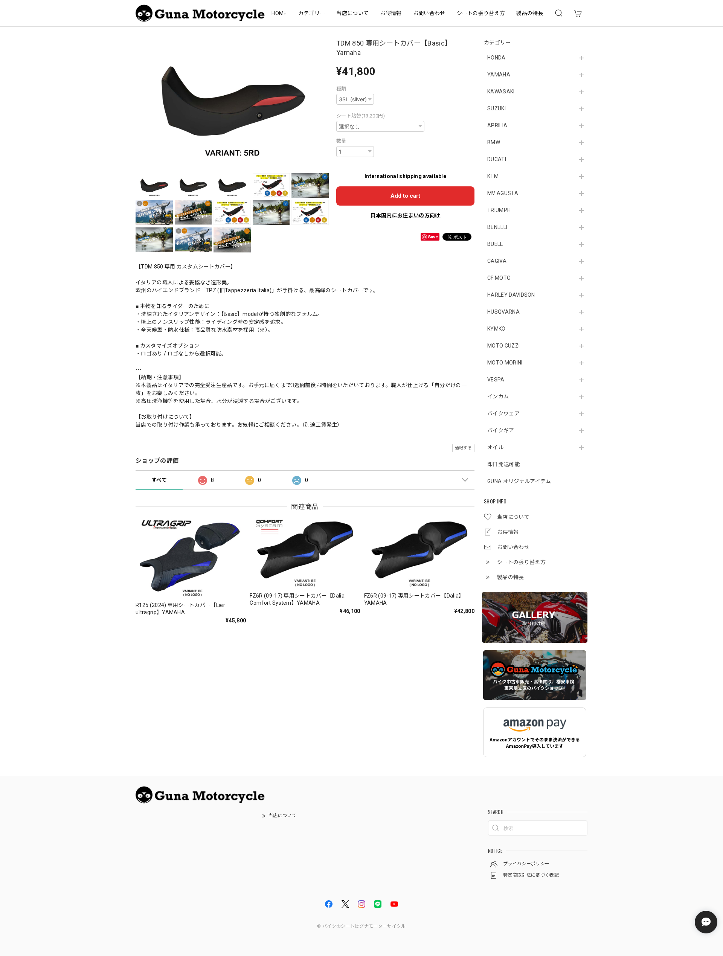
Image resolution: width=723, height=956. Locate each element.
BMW (493, 142)
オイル (495, 447)
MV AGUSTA (502, 193)
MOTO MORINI (505, 363)
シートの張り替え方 (481, 13)
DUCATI (496, 159)
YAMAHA (498, 75)
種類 (341, 88)
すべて (159, 480)
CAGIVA (496, 261)
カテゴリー (311, 13)
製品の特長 (529, 13)
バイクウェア (503, 413)
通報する (463, 447)
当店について (352, 13)
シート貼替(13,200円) (360, 116)
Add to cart (405, 195)
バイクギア (500, 430)
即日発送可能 (503, 464)
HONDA (496, 58)
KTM (493, 176)
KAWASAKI (501, 91)
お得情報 (390, 13)
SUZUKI (496, 108)
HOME (279, 13)
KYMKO (496, 329)
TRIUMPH (499, 210)
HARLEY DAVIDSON (511, 295)
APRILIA (497, 125)
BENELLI (497, 227)
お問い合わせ (429, 13)
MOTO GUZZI (503, 346)
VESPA (496, 380)
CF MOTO (499, 278)
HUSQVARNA (503, 312)
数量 (341, 141)
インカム (498, 396)
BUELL (495, 244)
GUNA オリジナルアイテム (519, 481)
